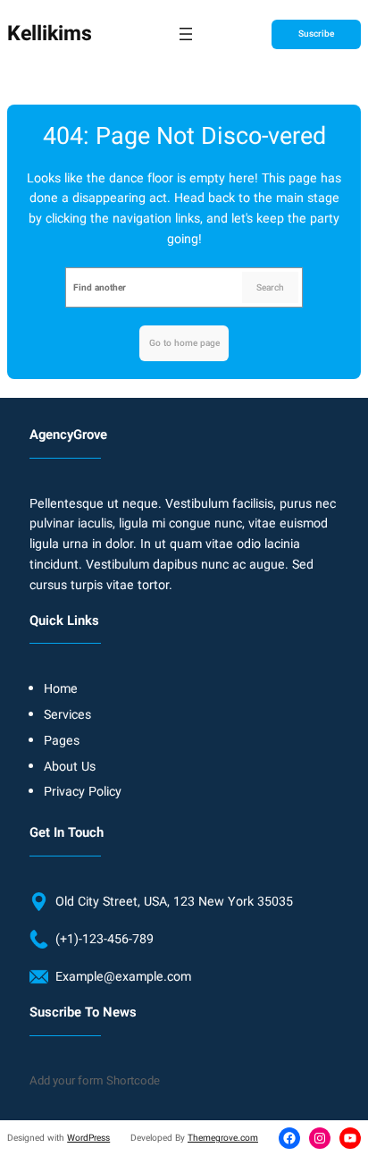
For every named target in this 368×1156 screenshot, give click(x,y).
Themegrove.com (223, 1137)
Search (270, 287)
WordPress (88, 1137)
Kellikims (49, 34)
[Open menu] (186, 34)
